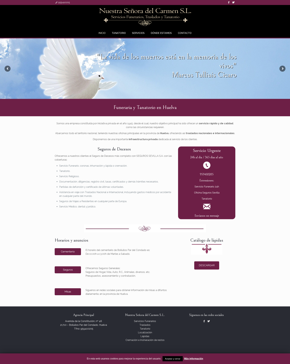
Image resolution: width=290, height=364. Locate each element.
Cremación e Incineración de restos (145, 340)
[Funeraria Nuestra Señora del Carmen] (145, 16)
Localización (145, 332)
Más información (193, 358)
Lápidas (144, 336)
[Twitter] (233, 2)
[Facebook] (228, 2)
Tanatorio (145, 328)
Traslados (144, 324)
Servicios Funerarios (145, 321)
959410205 (64, 2)
